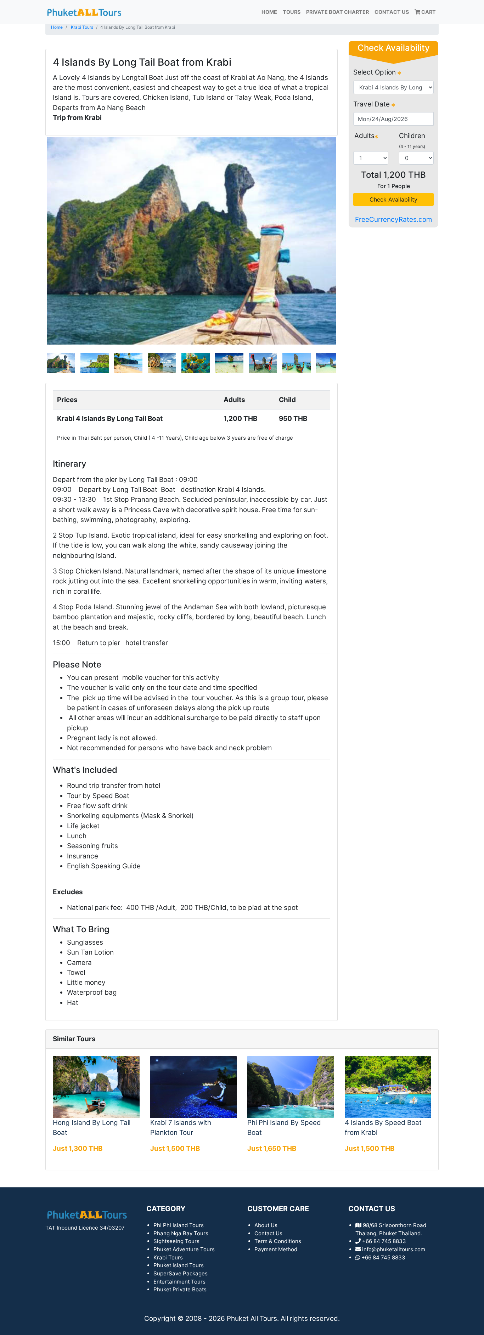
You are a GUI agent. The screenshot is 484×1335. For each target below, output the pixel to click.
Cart (428, 12)
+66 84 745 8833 (383, 1257)
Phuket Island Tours (178, 1265)
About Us (265, 1225)
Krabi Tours (82, 27)
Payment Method (275, 1249)
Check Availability (393, 199)
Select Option (375, 72)
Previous (36, 241)
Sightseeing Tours (176, 1241)
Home (269, 12)
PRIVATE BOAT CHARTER (337, 12)
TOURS (291, 12)
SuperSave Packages (180, 1273)
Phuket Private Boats (180, 1289)
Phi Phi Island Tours (178, 1225)
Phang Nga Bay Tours (180, 1233)
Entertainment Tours (179, 1281)
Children (412, 136)
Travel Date (372, 104)
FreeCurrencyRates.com (393, 219)
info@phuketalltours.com (393, 1249)
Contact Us (392, 12)
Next (347, 241)
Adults (364, 136)
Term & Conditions (277, 1241)
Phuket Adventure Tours (184, 1249)
